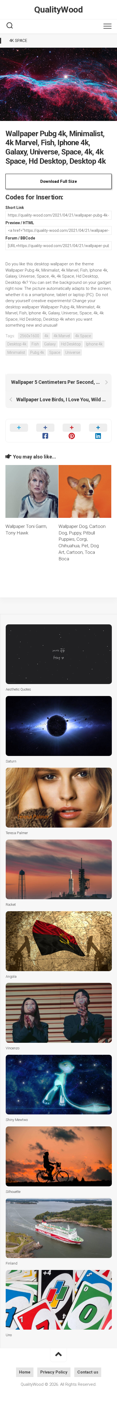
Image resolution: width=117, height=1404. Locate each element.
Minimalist (16, 352)
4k (46, 336)
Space (54, 352)
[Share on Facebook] (45, 430)
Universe (72, 352)
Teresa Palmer (17, 833)
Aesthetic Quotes (18, 689)
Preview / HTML (19, 223)
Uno (9, 1335)
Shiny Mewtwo (17, 1120)
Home (24, 1372)
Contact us (87, 1372)
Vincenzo (12, 1048)
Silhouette (13, 1192)
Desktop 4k (16, 344)
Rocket (11, 904)
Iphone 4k (94, 344)
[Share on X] (19, 430)
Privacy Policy (53, 1372)
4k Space (18, 40)
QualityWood (58, 9)
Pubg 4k (37, 352)
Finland (11, 1263)
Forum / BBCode (20, 238)
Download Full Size (58, 181)
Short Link (14, 207)
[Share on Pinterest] (72, 430)
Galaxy (50, 344)
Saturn (11, 761)
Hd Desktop (71, 344)
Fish (35, 344)
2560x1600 (29, 336)
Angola (11, 976)
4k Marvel (62, 336)
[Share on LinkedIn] (98, 430)
